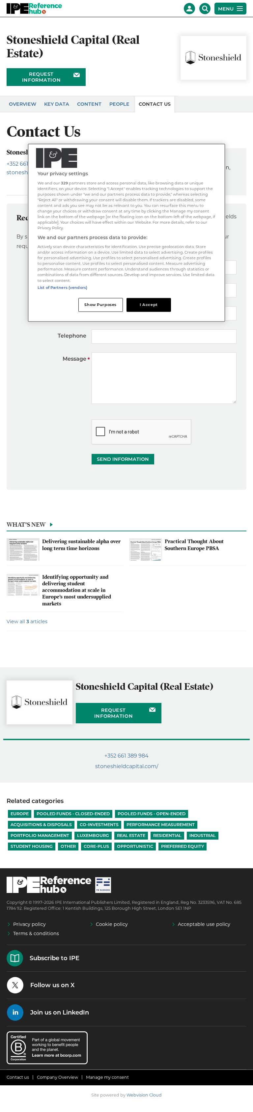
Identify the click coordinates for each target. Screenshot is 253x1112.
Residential (167, 835)
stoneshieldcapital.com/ (126, 766)
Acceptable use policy (204, 924)
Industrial (202, 835)
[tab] (126, 526)
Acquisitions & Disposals (41, 824)
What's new (26, 524)
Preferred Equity (182, 846)
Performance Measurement (160, 824)
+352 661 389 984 (126, 756)
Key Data (56, 104)
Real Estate (131, 835)
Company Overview (57, 1077)
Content (89, 104)
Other (68, 846)
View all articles (27, 622)
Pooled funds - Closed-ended (73, 813)
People (119, 104)
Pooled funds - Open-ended (151, 813)
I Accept (149, 304)
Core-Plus (96, 846)
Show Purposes (100, 304)
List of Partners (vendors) (62, 287)
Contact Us (155, 104)
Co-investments (99, 824)
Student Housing (32, 846)
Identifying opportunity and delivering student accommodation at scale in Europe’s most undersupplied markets (76, 590)
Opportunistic (135, 846)
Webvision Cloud (144, 1095)
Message (74, 359)
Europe (20, 813)
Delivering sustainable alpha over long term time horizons (81, 544)
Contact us (18, 1077)
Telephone (72, 336)
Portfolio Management (40, 835)
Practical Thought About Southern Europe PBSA (194, 544)
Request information (41, 77)
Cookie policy (112, 924)
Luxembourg (93, 835)
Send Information (123, 459)
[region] (126, 233)
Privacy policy (29, 924)
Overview (22, 104)
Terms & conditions (36, 933)
